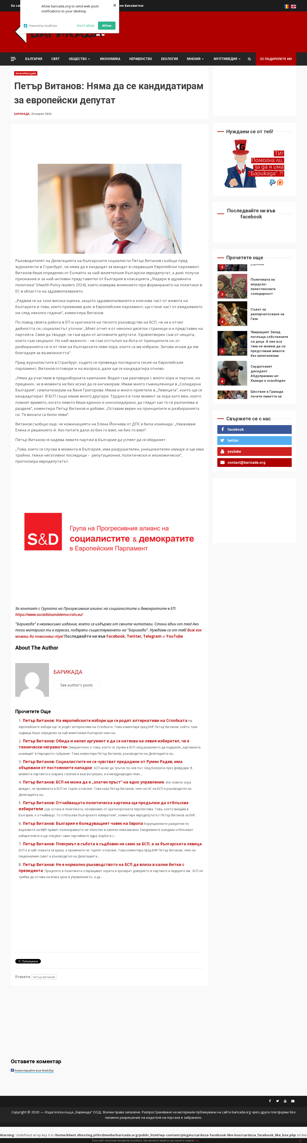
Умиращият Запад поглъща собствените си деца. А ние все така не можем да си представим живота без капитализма (232, 343)
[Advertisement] (214, 31)
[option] (254, 287)
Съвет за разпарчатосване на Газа (232, 313)
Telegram (152, 636)
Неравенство (140, 59)
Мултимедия (225, 59)
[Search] (249, 59)
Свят (55, 59)
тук (197, 1140)
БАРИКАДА (22, 114)
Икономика (110, 59)
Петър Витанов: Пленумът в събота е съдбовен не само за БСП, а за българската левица (112, 843)
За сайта (18, 5)
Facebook (115, 636)
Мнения (193, 59)
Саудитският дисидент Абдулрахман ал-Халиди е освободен (232, 373)
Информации (26, 73)
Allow (106, 25)
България (33, 59)
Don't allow (85, 25)
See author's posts (76, 685)
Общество (78, 59)
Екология (169, 59)
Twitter (134, 636)
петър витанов (44, 977)
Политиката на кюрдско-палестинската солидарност (232, 286)
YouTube (174, 636)
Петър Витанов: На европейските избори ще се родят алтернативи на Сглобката (105, 720)
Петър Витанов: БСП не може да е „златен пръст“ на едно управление (94, 782)
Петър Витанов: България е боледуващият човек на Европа (83, 823)
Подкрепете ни (278, 59)
